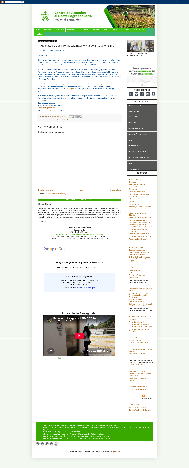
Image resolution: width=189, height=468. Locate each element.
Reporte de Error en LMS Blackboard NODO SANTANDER (140, 221)
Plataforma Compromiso (137, 247)
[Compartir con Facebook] (77, 116)
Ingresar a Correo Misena (138, 371)
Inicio (37, 30)
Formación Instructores (137, 192)
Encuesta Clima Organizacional (140, 236)
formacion (46, 120)
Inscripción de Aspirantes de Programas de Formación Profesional (139, 295)
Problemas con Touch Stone (139, 389)
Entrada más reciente (45, 190)
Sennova (132, 201)
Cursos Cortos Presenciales (139, 343)
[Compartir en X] (75, 116)
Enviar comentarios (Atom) (56, 194)
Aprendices (59, 30)
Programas (71, 30)
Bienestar (132, 182)
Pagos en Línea (134, 270)
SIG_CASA (65, 120)
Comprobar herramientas (138, 387)
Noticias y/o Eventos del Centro (140, 207)
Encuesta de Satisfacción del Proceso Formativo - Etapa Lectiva (141, 325)
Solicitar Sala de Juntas (137, 354)
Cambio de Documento (137, 365)
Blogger (117, 451)
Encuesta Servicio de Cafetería (140, 234)
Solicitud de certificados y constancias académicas (138, 300)
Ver (62, 89)
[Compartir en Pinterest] (80, 116)
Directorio (84, 30)
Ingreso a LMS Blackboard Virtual (140, 218)
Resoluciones (134, 204)
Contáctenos (133, 278)
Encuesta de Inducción (137, 322)
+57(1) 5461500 (50, 110)
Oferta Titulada (134, 337)
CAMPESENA (138, 30)
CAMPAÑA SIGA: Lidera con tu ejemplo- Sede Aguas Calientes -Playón (140, 259)
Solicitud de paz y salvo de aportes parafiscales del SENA (141, 305)
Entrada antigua (115, 190)
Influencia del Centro (136, 199)
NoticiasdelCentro (55, 120)
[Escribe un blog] (73, 116)
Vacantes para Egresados (138, 407)
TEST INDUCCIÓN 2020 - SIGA (140, 317)
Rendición (125, 30)
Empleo (39, 34)
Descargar (70, 89)
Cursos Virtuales (135, 340)
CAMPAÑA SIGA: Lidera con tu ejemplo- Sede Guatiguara (139, 253)
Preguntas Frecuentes (137, 275)
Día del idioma (134, 319)
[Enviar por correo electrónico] (70, 116)
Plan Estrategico (135, 179)
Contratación (133, 189)
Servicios (95, 30)
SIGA (115, 30)
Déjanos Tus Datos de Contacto (140, 410)
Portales (106, 30)
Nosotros (47, 30)
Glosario (132, 267)
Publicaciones (134, 405)
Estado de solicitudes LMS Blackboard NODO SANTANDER (140, 225)
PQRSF (131, 272)
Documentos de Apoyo (137, 250)
